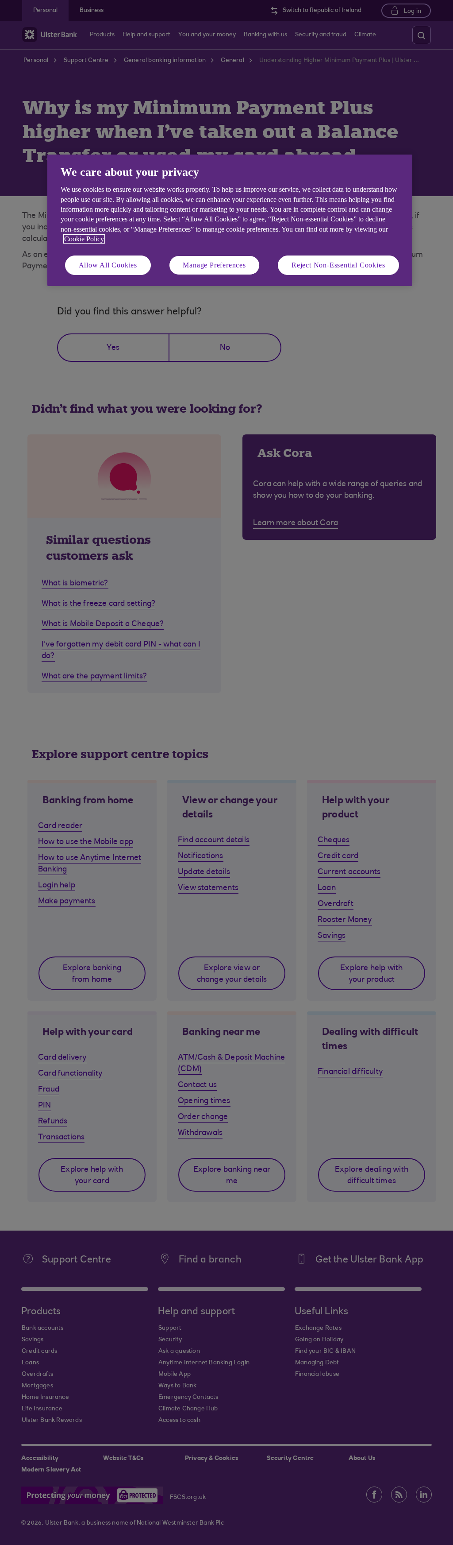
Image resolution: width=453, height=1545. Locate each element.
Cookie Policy (84, 239)
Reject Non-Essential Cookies (338, 265)
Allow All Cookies (108, 265)
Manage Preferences (214, 265)
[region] (229, 220)
